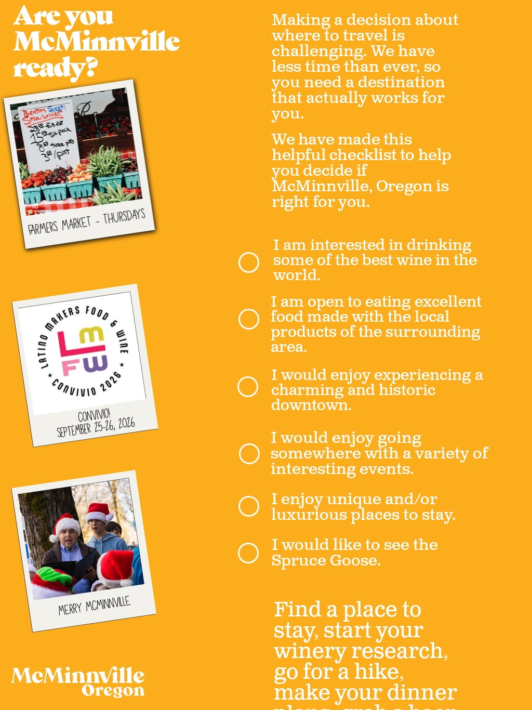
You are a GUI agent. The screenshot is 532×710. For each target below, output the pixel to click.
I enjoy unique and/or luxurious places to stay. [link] (363, 507)
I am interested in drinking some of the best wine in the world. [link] (377, 260)
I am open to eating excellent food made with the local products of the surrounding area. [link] (378, 324)
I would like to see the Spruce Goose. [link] (357, 553)
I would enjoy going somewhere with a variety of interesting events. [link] (381, 454)
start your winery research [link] (358, 641)
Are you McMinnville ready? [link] (98, 43)
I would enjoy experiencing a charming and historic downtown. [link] (379, 390)
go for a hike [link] (336, 672)
